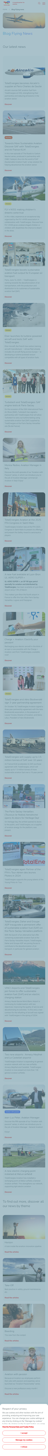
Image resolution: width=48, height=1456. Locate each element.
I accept (24, 1433)
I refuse (24, 1447)
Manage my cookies (24, 1440)
